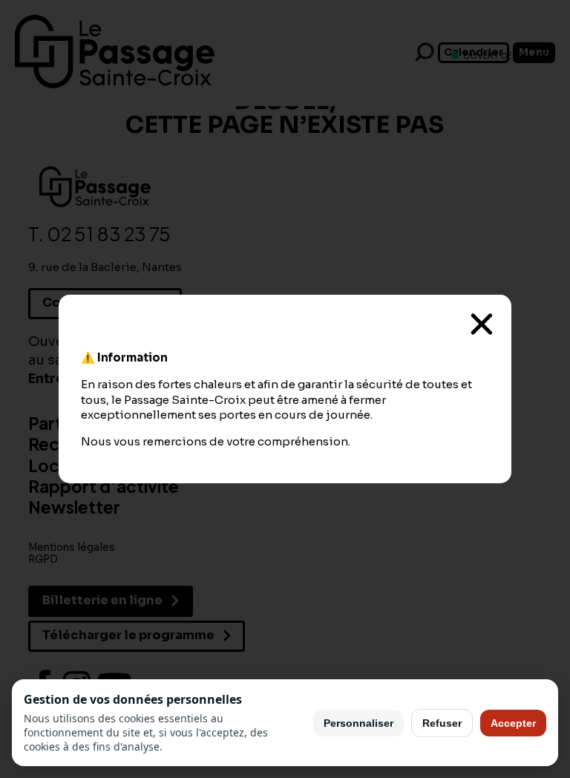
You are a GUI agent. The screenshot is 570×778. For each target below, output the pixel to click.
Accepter (513, 723)
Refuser (442, 723)
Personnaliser (358, 723)
